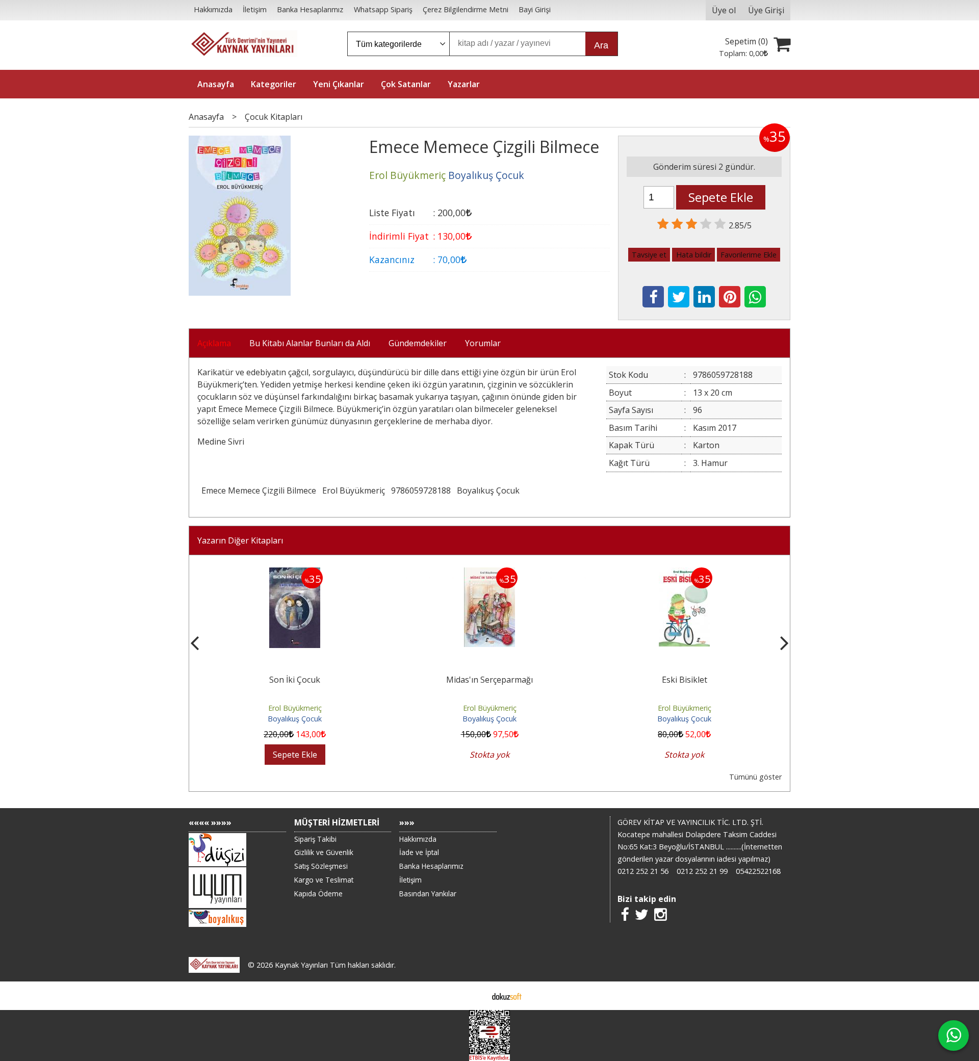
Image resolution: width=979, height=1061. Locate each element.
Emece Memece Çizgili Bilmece (258, 490)
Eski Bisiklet (684, 679)
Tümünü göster (755, 777)
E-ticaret (473, 995)
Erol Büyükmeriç (353, 490)
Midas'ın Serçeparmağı (489, 679)
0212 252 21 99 (702, 871)
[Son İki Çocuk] (294, 573)
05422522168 (758, 871)
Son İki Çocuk (294, 679)
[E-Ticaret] (507, 995)
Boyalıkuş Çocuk (488, 490)
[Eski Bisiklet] (684, 573)
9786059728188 (421, 490)
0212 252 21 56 (642, 871)
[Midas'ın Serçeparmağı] (489, 573)
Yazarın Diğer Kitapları (240, 540)
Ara (601, 45)
